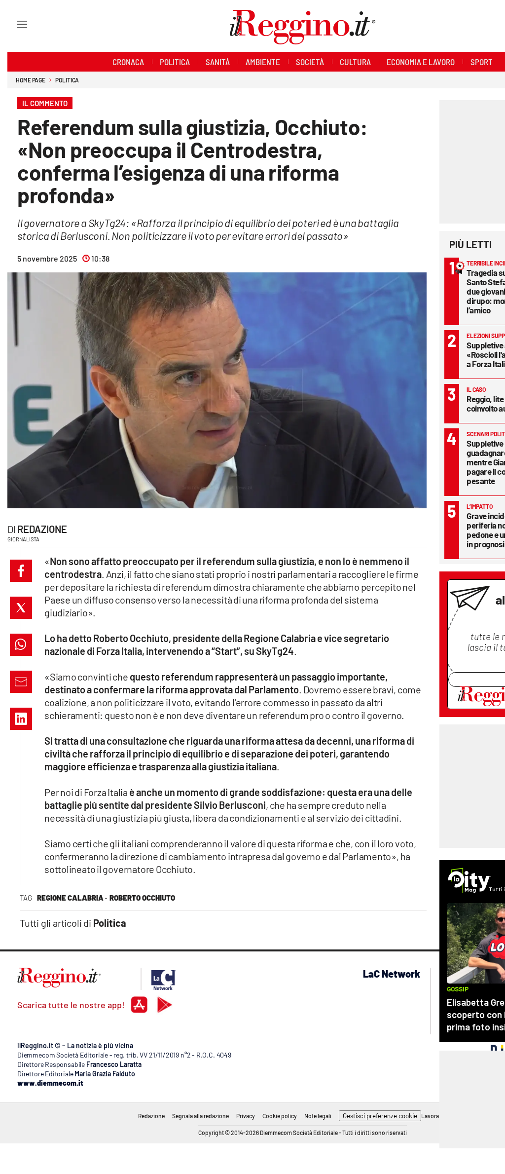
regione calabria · (72, 897)
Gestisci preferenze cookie (380, 1116)
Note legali (317, 1115)
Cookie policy (279, 1115)
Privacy (245, 1115)
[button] (21, 570)
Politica (67, 79)
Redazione (42, 529)
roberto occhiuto (142, 897)
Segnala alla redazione (200, 1115)
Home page (30, 79)
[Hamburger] (13, 24)
